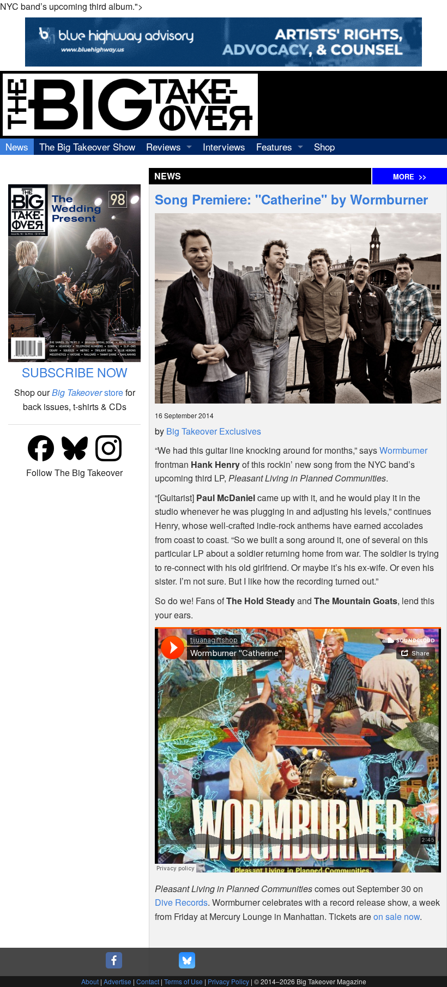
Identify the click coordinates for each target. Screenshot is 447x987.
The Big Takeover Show (87, 146)
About (90, 981)
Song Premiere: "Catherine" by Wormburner (291, 199)
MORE (409, 177)
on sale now (396, 916)
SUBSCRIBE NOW (75, 372)
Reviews (163, 146)
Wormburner (403, 450)
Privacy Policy (228, 981)
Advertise (117, 981)
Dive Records (181, 902)
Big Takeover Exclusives (213, 431)
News (16, 146)
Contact (147, 981)
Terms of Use (183, 981)
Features (274, 146)
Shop (324, 146)
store (87, 392)
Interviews (224, 146)
